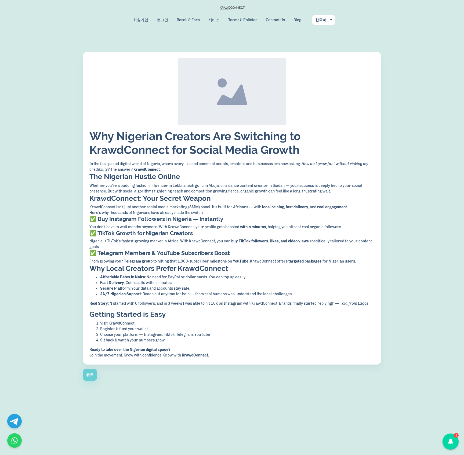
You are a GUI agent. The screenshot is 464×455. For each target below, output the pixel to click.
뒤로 (90, 375)
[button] (451, 442)
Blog (297, 20)
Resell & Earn (188, 20)
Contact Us (275, 20)
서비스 (214, 20)
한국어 (321, 20)
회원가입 (140, 20)
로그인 (162, 20)
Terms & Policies (242, 20)
